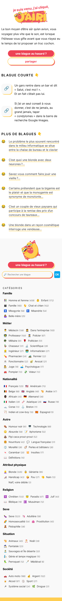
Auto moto (14, 576)
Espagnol (44, 412)
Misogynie (14, 310)
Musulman (34, 501)
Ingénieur (14, 350)
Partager (31, 61)
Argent (36, 576)
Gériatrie (33, 471)
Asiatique (31, 401)
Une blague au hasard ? (31, 53)
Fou (32, 477)
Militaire (12, 340)
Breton (29, 406)
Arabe (49, 391)
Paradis (35, 496)
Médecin (14, 330)
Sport (29, 581)
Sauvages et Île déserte (22, 551)
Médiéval (35, 561)
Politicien (32, 340)
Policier (36, 335)
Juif (52, 496)
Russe (51, 401)
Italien (12, 401)
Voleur (32, 371)
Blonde (13, 471)
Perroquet (14, 561)
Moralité (13, 447)
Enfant (45, 300)
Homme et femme (19, 300)
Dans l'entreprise (40, 330)
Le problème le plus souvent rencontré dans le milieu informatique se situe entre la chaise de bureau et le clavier (34, 146)
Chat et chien (36, 305)
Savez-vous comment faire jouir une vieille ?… (32, 176)
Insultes (35, 452)
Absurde (13, 431)
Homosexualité (17, 521)
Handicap (14, 477)
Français (13, 386)
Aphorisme (35, 431)
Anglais (30, 391)
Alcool (12, 581)
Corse (11, 406)
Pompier (13, 371)
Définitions (14, 457)
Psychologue (32, 366)
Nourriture (14, 441)
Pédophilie (14, 526)
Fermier (37, 356)
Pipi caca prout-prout (20, 436)
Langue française (41, 441)
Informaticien (37, 350)
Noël (32, 540)
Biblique (13, 501)
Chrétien (14, 496)
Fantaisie (13, 546)
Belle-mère (14, 316)
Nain (48, 477)
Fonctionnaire (16, 361)
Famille (13, 305)
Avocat (38, 361)
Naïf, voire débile (19, 482)
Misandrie (36, 310)
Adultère (31, 516)
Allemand (33, 396)
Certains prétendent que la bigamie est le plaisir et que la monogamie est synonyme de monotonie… (34, 192)
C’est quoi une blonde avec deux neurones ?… (30, 162)
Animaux (13, 540)
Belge (11, 391)
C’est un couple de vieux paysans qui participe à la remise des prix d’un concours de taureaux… (33, 211)
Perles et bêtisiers (38, 447)
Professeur (15, 335)
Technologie (39, 426)
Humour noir (15, 426)
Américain (35, 386)
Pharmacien (15, 356)
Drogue (40, 586)
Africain (13, 396)
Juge (11, 366)
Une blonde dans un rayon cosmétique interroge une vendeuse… (34, 227)
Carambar (14, 452)
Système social (17, 586)
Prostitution (43, 521)
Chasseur (13, 345)
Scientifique (36, 345)
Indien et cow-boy (18, 412)
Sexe (12, 516)
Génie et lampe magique (22, 556)
